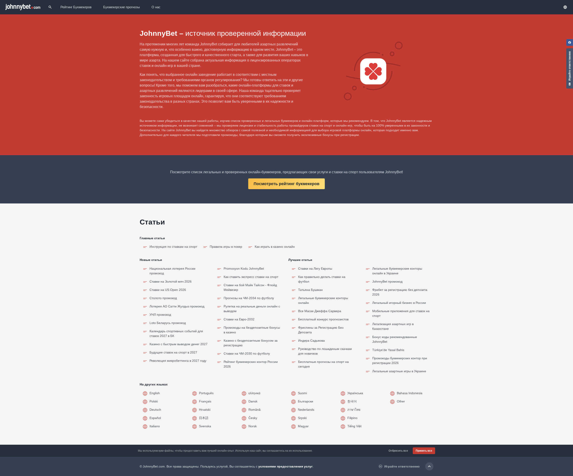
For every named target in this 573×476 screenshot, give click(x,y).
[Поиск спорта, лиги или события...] (50, 7)
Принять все (424, 450)
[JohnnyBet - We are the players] (22, 7)
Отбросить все (398, 450)
